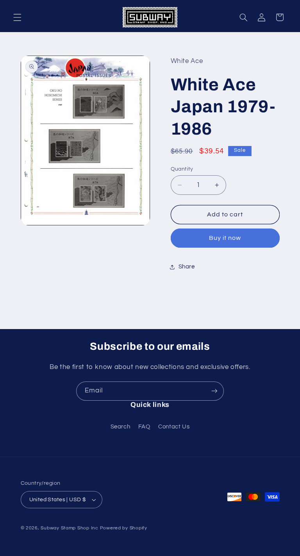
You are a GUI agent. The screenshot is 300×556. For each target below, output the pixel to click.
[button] (17, 17)
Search (120, 427)
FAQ (144, 427)
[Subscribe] (214, 391)
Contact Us (173, 427)
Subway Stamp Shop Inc (69, 528)
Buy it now (225, 238)
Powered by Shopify (123, 528)
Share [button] (187, 267)
